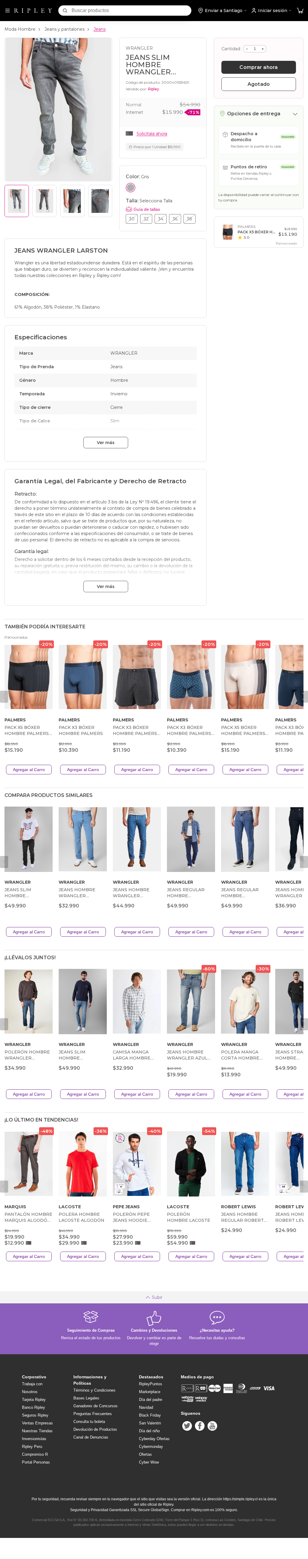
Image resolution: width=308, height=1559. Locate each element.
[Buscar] (65, 10)
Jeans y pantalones (65, 29)
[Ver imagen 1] (17, 201)
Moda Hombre (20, 29)
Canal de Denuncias (90, 1437)
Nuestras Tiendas (37, 1431)
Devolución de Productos (95, 1429)
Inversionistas (34, 1438)
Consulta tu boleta (89, 1421)
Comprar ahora (258, 67)
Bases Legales (86, 1398)
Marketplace (149, 1391)
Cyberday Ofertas (154, 1438)
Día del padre (150, 1399)
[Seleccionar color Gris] (130, 187)
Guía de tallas (147, 209)
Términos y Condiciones (94, 1390)
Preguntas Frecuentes (92, 1413)
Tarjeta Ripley (34, 1399)
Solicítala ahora (152, 133)
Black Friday (150, 1415)
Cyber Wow (149, 1462)
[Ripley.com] (33, 10)
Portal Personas (36, 1462)
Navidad (146, 1407)
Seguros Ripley (35, 1415)
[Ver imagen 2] (44, 201)
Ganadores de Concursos (95, 1406)
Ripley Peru (32, 1446)
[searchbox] (131, 10)
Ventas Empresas (37, 1423)
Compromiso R (35, 1454)
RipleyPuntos (150, 1384)
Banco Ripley (33, 1407)
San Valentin (150, 1423)
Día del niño (149, 1431)
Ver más (106, 442)
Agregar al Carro (29, 769)
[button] (300, 11)
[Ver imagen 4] (100, 201)
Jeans (100, 29)
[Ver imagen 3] (72, 201)
